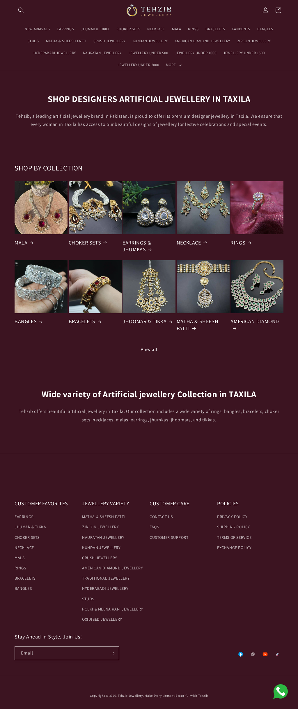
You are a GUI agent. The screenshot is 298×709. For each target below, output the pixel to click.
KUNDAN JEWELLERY (101, 547)
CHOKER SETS (85, 242)
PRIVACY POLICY (232, 516)
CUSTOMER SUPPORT (169, 537)
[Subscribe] (112, 653)
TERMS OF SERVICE (234, 537)
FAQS (154, 526)
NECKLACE (189, 242)
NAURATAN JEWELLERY (103, 537)
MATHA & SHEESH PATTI (197, 324)
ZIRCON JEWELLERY (100, 526)
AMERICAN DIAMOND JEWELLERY (112, 568)
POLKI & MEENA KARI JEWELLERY (112, 609)
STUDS (88, 598)
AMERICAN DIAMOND (254, 321)
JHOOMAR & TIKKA (144, 321)
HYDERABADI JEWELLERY (105, 588)
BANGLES (26, 321)
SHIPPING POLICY (233, 526)
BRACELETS (82, 321)
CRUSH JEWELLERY (99, 557)
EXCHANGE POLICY (234, 547)
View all (149, 349)
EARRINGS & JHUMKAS (137, 246)
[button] (21, 10)
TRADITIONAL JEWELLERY (106, 578)
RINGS (237, 242)
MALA (21, 242)
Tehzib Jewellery (130, 696)
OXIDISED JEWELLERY (102, 619)
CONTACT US (161, 516)
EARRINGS (24, 516)
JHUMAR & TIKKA (30, 526)
